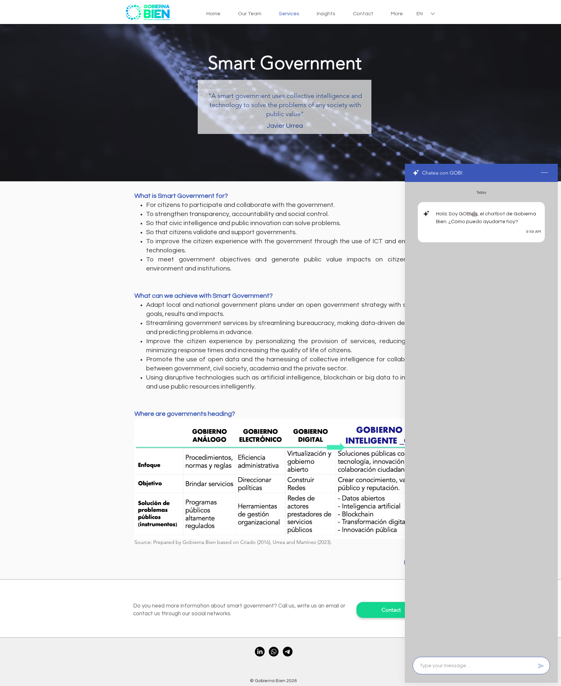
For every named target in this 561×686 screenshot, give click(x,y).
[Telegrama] (288, 651)
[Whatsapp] (274, 651)
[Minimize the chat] (544, 173)
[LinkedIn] (260, 651)
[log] (481, 417)
